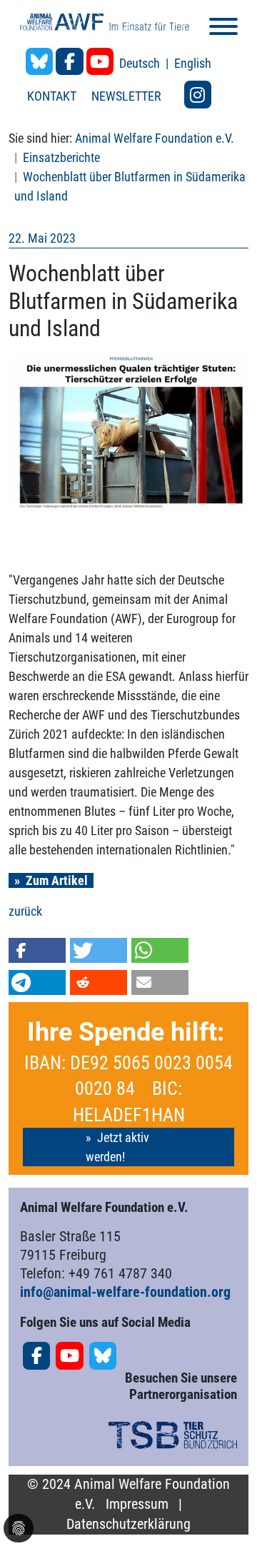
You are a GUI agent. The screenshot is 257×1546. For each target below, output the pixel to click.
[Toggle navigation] (223, 29)
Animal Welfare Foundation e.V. (154, 138)
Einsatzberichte (61, 157)
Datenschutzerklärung (128, 1524)
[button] (37, 950)
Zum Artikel (57, 880)
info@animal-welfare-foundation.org (125, 1291)
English (192, 63)
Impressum (137, 1504)
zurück (25, 911)
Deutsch (141, 63)
